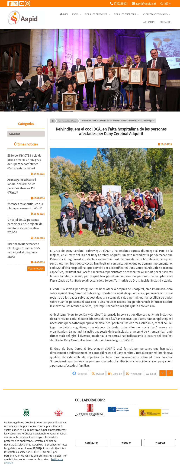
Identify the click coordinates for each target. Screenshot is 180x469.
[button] (10, 5)
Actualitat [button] (14, 133)
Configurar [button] (91, 442)
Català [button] (164, 3)
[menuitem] (119, 3)
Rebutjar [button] (126, 442)
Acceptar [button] (160, 442)
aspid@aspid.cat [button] (145, 3)
